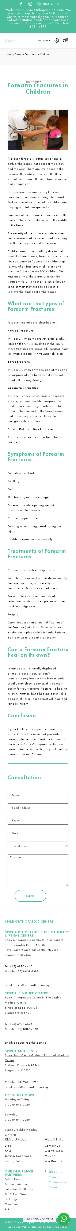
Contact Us (52, 1145)
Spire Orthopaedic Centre (29, 921)
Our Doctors (53, 1161)
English (35, 82)
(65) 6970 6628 (21, 1024)
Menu (46, 40)
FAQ (8, 1151)
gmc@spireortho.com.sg (30, 1042)
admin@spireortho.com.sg (31, 985)
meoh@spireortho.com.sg (31, 1087)
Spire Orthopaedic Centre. (30, 1222)
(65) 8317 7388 (27, 1029)
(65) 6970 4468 (21, 966)
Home (8, 54)
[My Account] (58, 40)
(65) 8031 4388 (27, 971)
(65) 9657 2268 (27, 1082)
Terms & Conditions (18, 1156)
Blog (8, 1145)
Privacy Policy (14, 1161)
